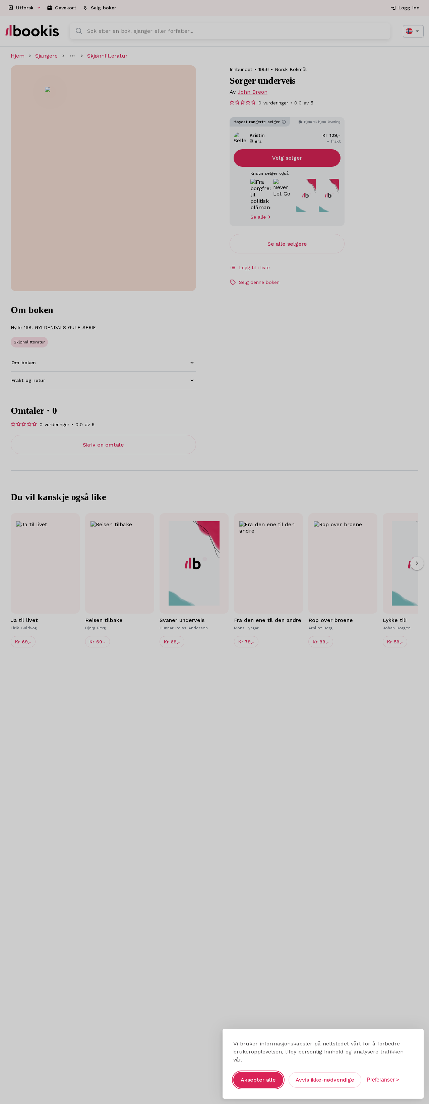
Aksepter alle (258, 1080)
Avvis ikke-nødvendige (325, 1080)
